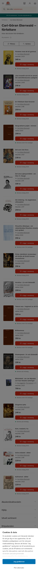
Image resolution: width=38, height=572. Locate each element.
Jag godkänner (19, 561)
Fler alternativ (19, 568)
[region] (19, 550)
